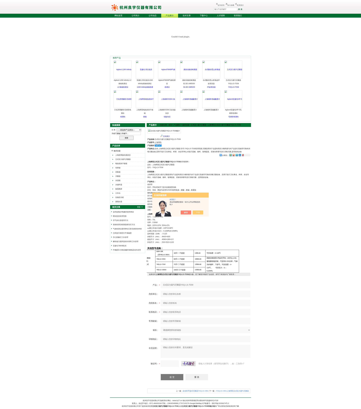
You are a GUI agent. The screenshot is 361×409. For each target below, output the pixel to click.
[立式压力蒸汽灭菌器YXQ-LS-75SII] (233, 78)
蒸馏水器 (118, 202)
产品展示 (170, 16)
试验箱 (117, 172)
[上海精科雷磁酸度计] (189, 99)
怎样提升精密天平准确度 (122, 233)
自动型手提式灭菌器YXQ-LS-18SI (195, 391)
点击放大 (166, 136)
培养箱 (117, 168)
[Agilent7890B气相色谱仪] (167, 78)
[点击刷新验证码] (188, 363)
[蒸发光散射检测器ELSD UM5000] (189, 78)
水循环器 (118, 185)
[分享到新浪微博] (233, 155)
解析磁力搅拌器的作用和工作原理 (125, 241)
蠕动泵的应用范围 (119, 216)
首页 (170, 125)
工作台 (117, 193)
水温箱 (117, 180)
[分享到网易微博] (242, 155)
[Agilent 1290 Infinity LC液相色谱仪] (123, 78)
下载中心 (204, 16)
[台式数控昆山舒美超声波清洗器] (211, 78)
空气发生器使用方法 (120, 220)
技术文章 (187, 16)
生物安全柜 (119, 197)
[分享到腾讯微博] (236, 155)
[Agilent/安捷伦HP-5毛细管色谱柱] (233, 108)
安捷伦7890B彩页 (119, 246)
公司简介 (135, 16)
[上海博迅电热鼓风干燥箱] (145, 108)
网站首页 (118, 16)
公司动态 (153, 16)
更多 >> (140, 207)
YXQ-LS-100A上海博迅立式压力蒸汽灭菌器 (232, 391)
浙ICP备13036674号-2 (220, 403)
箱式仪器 (117, 151)
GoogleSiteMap (196, 403)
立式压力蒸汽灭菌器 (123, 159)
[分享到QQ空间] (230, 155)
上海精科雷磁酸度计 (189, 110)
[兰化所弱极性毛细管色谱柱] (123, 108)
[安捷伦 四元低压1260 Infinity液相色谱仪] (145, 87)
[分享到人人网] (239, 155)
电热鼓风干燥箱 (121, 164)
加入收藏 (230, 5)
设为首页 (221, 5)
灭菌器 (117, 176)
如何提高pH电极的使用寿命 (123, 212)
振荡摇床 (118, 189)
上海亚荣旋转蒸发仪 (123, 155)
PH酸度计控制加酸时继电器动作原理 (127, 250)
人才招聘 (221, 16)
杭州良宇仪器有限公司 (144, 7)
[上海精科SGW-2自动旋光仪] (167, 108)
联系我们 (240, 5)
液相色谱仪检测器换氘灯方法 (124, 225)
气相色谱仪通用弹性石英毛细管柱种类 (127, 229)
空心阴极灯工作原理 (120, 237)
